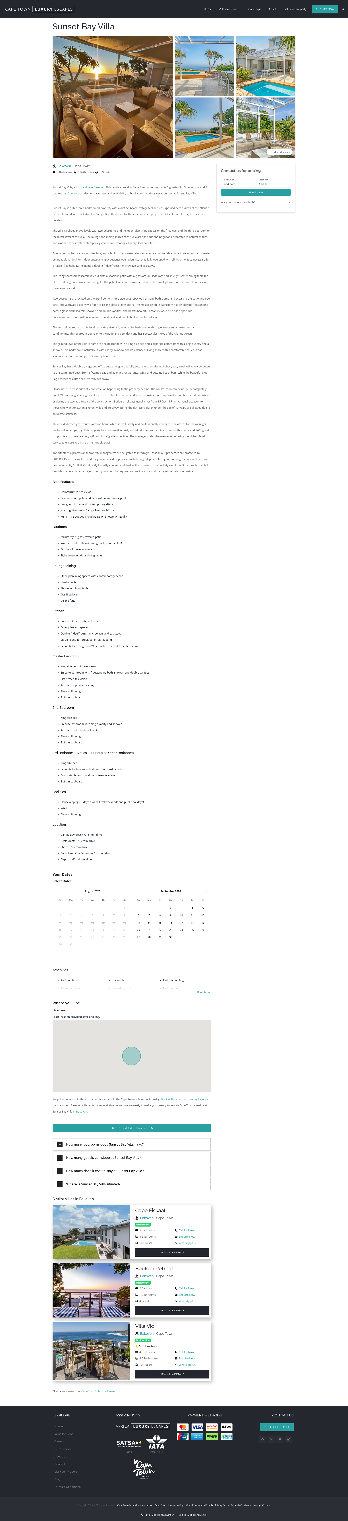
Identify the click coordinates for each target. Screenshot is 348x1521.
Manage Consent (262, 1505)
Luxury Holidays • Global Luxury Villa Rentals (190, 1505)
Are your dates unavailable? (238, 202)
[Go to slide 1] (168, 155)
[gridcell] (170, 908)
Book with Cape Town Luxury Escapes (184, 1099)
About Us (60, 1456)
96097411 (156, 1451)
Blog (57, 1479)
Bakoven (64, 166)
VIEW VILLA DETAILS (172, 1252)
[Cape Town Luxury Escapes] (39, 9)
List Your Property (295, 9)
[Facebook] (262, 1439)
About (272, 9)
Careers (59, 1441)
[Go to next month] (205, 891)
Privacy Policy (222, 1505)
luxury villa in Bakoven (90, 187)
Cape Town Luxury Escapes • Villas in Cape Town (141, 1505)
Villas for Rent (228, 9)
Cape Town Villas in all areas (98, 1391)
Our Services (62, 1449)
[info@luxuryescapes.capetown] (280, 1439)
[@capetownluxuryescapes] (271, 1439)
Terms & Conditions (67, 1487)
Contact (59, 1464)
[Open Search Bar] (343, 9)
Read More (204, 992)
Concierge (254, 9)
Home (208, 9)
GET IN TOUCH (277, 1427)
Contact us (74, 193)
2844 (129, 1451)
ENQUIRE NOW (325, 9)
